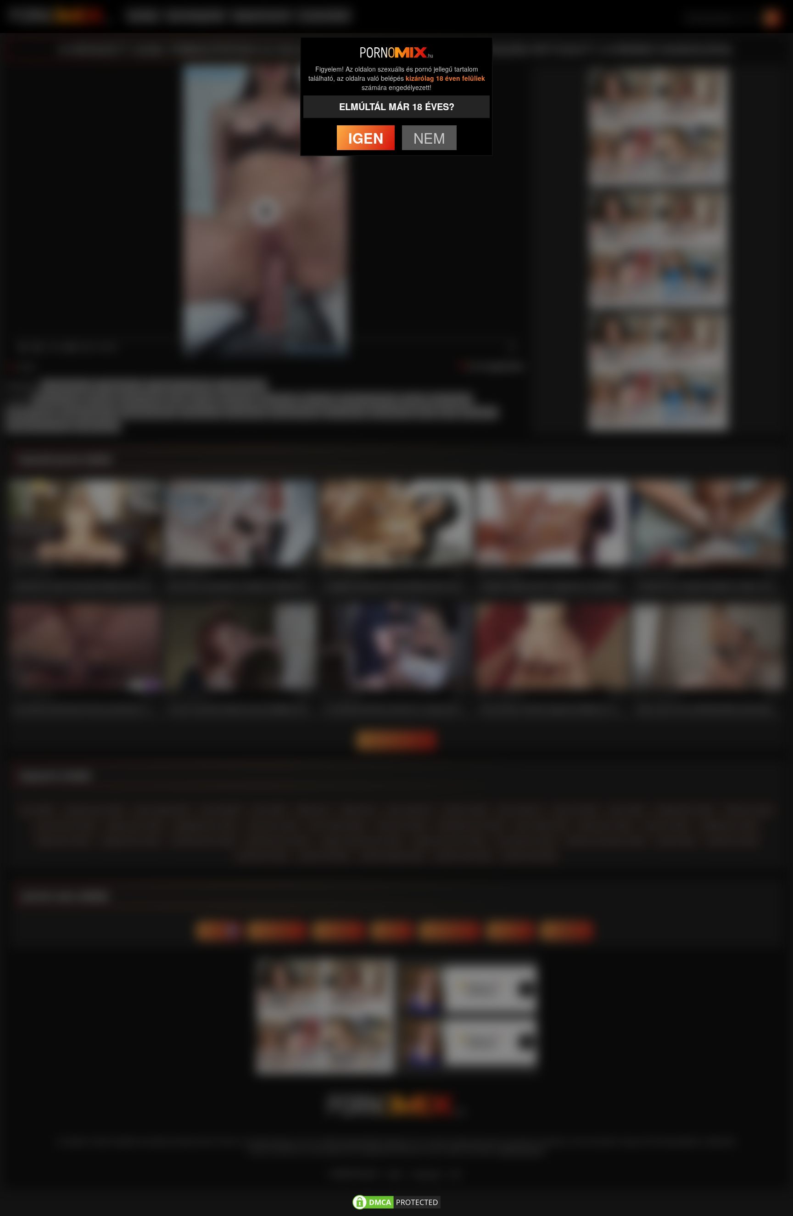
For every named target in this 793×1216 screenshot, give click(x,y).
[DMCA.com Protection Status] (396, 1200)
